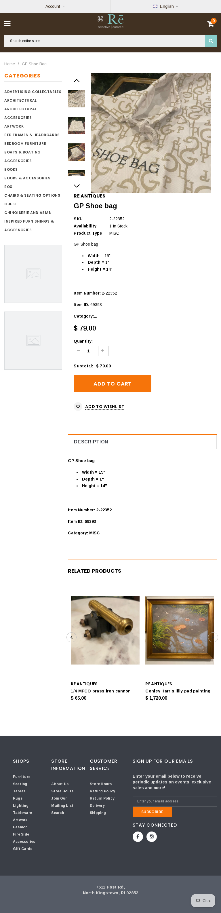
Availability (85, 226)
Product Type (88, 233)
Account (52, 6)
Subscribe (152, 812)
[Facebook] (138, 837)
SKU (78, 219)
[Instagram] (151, 837)
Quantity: (83, 341)
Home (9, 64)
